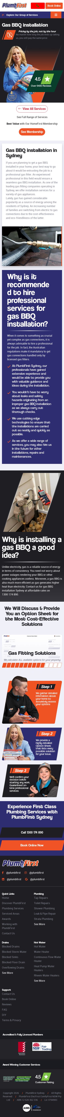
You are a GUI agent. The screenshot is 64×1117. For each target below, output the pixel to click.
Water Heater (41, 952)
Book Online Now (32, 845)
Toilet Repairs (42, 903)
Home (5, 898)
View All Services (34, 109)
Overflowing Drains (13, 967)
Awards (6, 919)
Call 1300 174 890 (32, 832)
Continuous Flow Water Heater (47, 959)
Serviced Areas (10, 913)
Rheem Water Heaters (46, 975)
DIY (4, 1015)
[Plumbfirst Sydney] (14, 6)
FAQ (4, 1009)
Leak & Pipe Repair (45, 913)
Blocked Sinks (10, 957)
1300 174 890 (10, 594)
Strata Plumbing (43, 919)
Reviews (6, 1004)
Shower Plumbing (44, 908)
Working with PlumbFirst (9, 926)
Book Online (54, 5)
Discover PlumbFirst (14, 903)
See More (39, 924)
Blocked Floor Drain (13, 962)
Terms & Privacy (11, 1020)
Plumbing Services (13, 908)
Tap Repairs (41, 898)
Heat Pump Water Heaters (44, 968)
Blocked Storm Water (14, 952)
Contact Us (8, 933)
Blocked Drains (11, 946)
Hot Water (40, 946)
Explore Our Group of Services (22, 14)
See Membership (32, 132)
